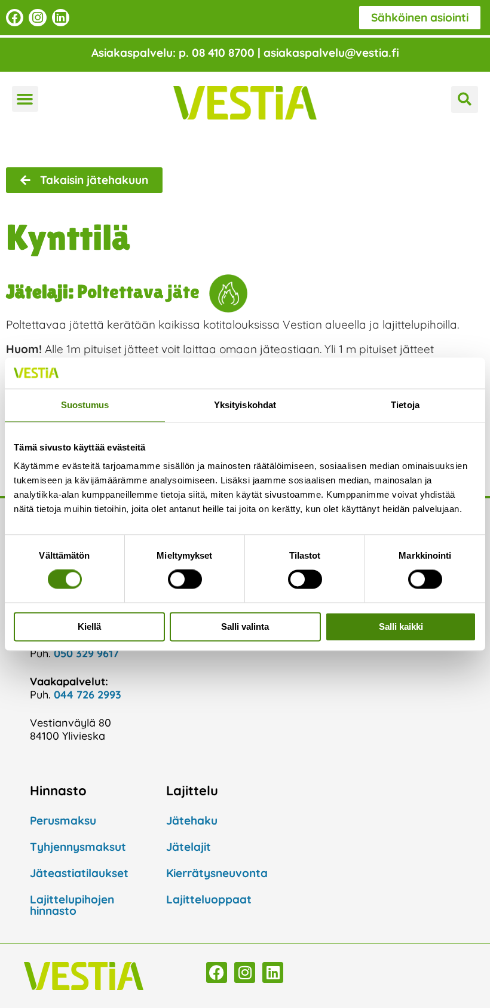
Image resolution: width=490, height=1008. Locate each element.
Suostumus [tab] (85, 405)
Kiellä (89, 626)
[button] (25, 99)
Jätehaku (192, 820)
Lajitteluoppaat (209, 899)
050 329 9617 (86, 653)
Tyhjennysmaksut (78, 847)
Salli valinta (245, 626)
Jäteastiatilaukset (79, 873)
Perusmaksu (63, 820)
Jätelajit (188, 847)
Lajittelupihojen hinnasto (72, 905)
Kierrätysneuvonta (217, 873)
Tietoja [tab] (405, 405)
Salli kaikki (401, 626)
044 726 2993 (87, 694)
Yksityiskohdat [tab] (245, 405)
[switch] (185, 579)
